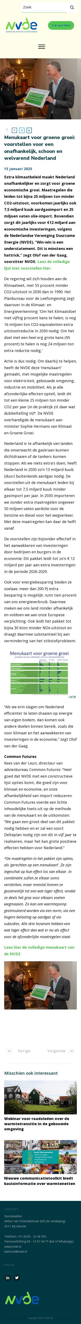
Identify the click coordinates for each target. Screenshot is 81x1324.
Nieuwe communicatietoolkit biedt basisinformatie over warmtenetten (40, 1165)
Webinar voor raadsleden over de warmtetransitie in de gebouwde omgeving (40, 1108)
